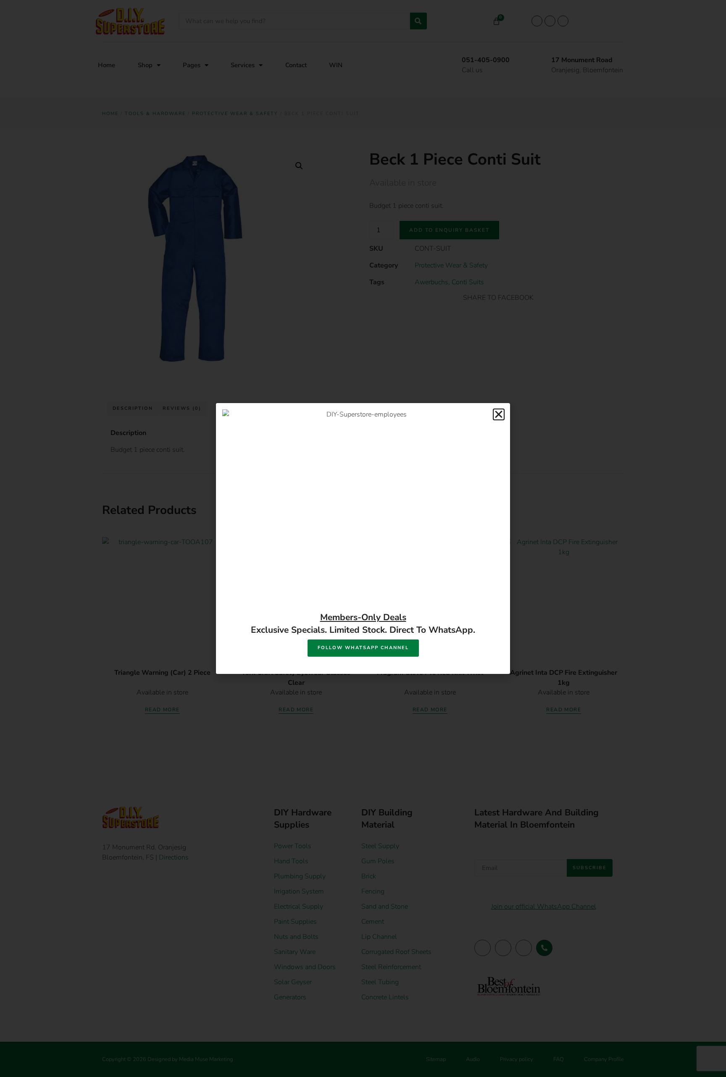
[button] (499, 414)
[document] (363, 538)
